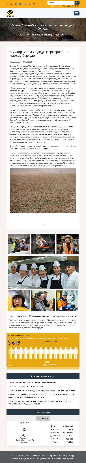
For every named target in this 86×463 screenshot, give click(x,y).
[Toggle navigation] (76, 13)
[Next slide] (73, 197)
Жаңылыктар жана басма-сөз (53, 34)
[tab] (41, 224)
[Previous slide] (13, 197)
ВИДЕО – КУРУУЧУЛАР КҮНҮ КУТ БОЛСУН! (27, 386)
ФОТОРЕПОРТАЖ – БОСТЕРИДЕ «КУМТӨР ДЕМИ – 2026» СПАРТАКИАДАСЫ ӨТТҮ (42, 390)
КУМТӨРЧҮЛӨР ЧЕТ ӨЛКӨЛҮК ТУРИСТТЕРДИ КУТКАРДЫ (33, 382)
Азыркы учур (43, 418)
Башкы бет (24, 34)
